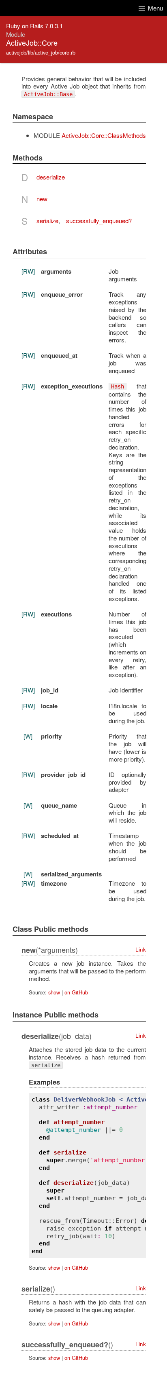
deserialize (50, 177)
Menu (154, 8)
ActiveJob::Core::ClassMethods (104, 135)
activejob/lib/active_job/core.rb (40, 52)
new (41, 198)
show (54, 992)
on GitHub (76, 992)
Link (140, 949)
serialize (47, 220)
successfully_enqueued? (99, 220)
